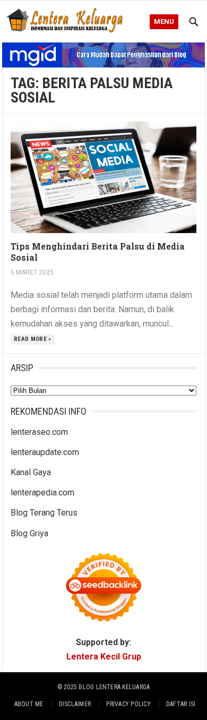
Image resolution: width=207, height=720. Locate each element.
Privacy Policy (128, 704)
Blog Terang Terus (44, 513)
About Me (29, 704)
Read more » (32, 339)
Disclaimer (75, 704)
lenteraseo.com (39, 432)
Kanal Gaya (31, 472)
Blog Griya (29, 533)
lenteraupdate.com (45, 452)
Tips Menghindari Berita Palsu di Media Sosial (98, 252)
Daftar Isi (180, 704)
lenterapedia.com (42, 492)
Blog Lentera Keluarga (114, 687)
